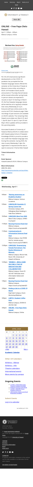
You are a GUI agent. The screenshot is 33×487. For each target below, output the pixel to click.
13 (7, 341)
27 (7, 347)
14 (10, 341)
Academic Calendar (12, 352)
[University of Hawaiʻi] (16, 14)
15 (13, 341)
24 (20, 344)
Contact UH (5, 455)
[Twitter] (3, 452)
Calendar (4, 441)
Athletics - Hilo (11, 365)
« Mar (7, 349)
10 (20, 338)
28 (10, 347)
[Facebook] (5, 452)
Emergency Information (8, 444)
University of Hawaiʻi (18, 437)
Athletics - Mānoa (12, 362)
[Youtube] (21, 8)
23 (16, 344)
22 (13, 344)
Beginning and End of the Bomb (18, 387)
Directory (12, 2)
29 (13, 347)
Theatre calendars (12, 368)
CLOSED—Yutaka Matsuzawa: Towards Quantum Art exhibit (18, 385)
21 (10, 344)
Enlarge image (4, 70)
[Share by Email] (2, 180)
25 (23, 344)
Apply (16, 5)
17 (20, 341)
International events (13, 371)
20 (7, 344)
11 (23, 338)
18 (23, 341)
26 (26, 344)
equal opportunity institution (12, 431)
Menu (17, 20)
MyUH (18, 2)
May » (26, 349)
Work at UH (25, 2)
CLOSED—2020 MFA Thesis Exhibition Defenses (17, 389)
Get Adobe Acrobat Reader (9, 464)
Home (6, 2)
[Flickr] (10, 452)
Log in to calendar (12, 402)
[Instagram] (7, 452)
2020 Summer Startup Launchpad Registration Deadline (19, 392)
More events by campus (14, 374)
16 (16, 341)
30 (16, 347)
